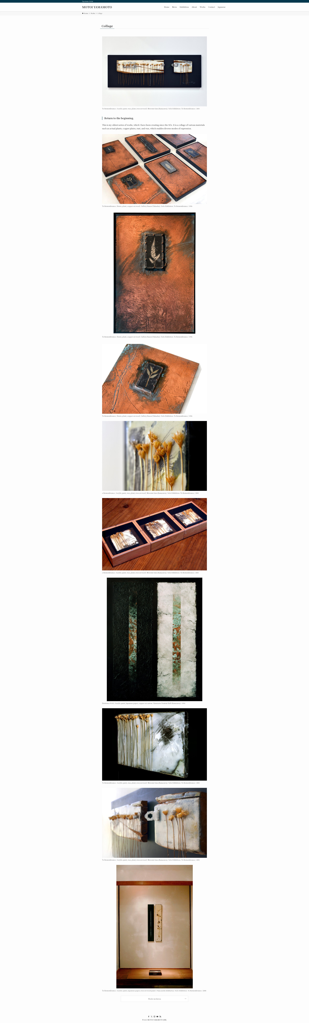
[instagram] (154, 1017)
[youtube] (157, 1017)
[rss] (160, 1017)
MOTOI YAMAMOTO (97, 7)
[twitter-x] (152, 1017)
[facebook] (149, 1017)
